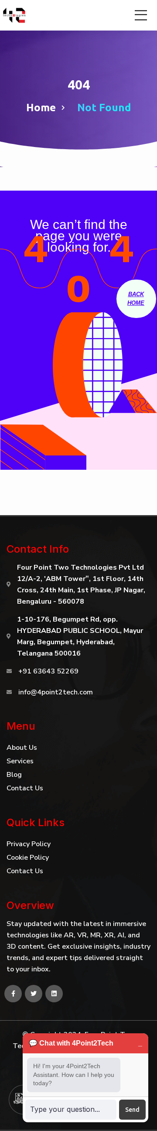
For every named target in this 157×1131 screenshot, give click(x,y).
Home (41, 107)
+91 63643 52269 (48, 671)
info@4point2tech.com (55, 692)
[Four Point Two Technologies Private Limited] (15, 15)
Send (132, 1109)
